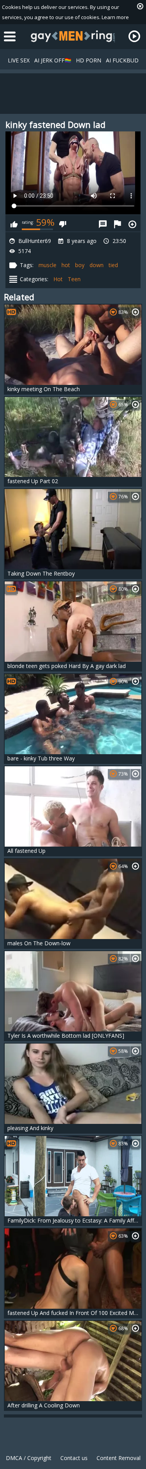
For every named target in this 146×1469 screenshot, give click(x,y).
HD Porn (88, 60)
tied (113, 265)
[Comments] (102, 223)
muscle (47, 265)
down (97, 265)
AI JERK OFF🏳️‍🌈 (52, 60)
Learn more (115, 17)
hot (66, 265)
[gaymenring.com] (73, 36)
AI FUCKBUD (122, 60)
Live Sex (19, 60)
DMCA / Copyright (28, 1458)
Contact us (74, 1458)
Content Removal (119, 1458)
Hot (58, 279)
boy (79, 265)
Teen (74, 279)
